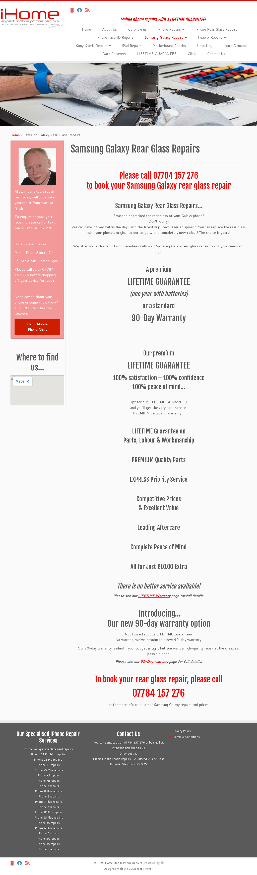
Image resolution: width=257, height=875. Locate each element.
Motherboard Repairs (169, 45)
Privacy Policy (182, 731)
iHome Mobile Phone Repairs (123, 863)
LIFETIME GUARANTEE (156, 53)
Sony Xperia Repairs (92, 45)
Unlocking (204, 45)
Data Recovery (114, 53)
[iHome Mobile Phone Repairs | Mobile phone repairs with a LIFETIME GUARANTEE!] (30, 16)
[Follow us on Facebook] (81, 10)
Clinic (191, 53)
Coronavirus (137, 29)
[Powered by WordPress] (162, 862)
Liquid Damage (235, 45)
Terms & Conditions (186, 737)
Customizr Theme (140, 869)
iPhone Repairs (170, 29)
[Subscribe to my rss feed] (89, 10)
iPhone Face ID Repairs (115, 37)
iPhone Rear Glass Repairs (216, 29)
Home (86, 29)
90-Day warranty (154, 661)
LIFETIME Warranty (154, 595)
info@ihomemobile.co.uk (128, 748)
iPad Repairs (132, 45)
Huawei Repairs (210, 37)
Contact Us (216, 53)
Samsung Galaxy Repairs (164, 37)
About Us (109, 29)
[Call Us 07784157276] (74, 10)
